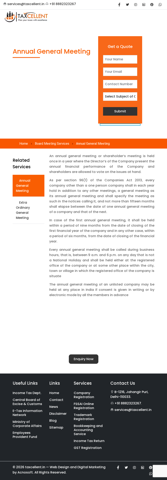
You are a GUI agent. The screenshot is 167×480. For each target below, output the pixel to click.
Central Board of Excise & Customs (27, 401)
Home (23, 144)
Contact (56, 399)
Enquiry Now (83, 359)
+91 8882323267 (62, 4)
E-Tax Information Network (27, 412)
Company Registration (84, 395)
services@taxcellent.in (25, 4)
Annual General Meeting (23, 185)
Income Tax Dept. (27, 393)
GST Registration (88, 447)
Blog (53, 420)
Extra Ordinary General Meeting (23, 210)
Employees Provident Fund (25, 434)
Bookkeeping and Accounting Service (88, 430)
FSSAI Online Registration (84, 406)
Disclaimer (58, 413)
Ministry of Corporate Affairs (27, 423)
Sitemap (56, 427)
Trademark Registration (84, 417)
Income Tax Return (89, 441)
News (53, 406)
